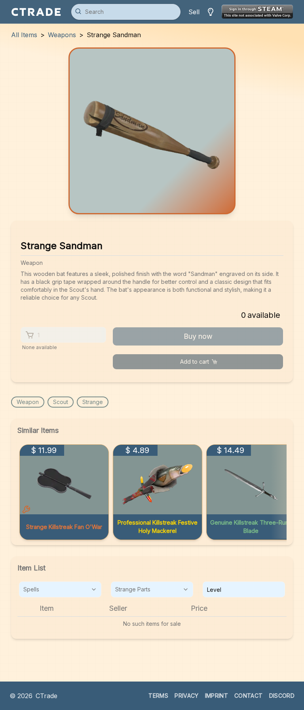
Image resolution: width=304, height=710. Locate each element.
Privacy (186, 695)
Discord (281, 695)
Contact (248, 695)
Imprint (216, 695)
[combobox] (60, 589)
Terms (158, 695)
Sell (194, 12)
